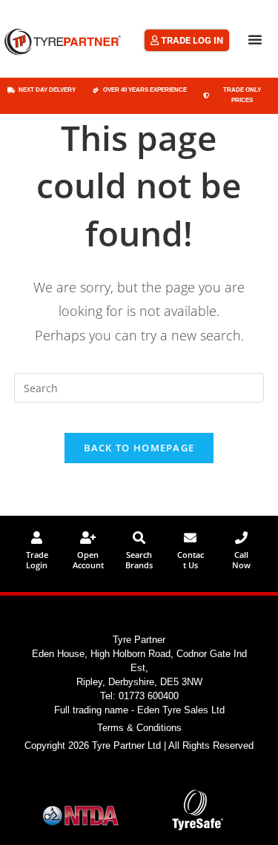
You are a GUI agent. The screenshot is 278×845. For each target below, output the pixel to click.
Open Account (88, 559)
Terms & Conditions (139, 727)
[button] (255, 39)
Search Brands (139, 559)
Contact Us (190, 559)
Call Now (241, 559)
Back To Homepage (139, 447)
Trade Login (37, 559)
